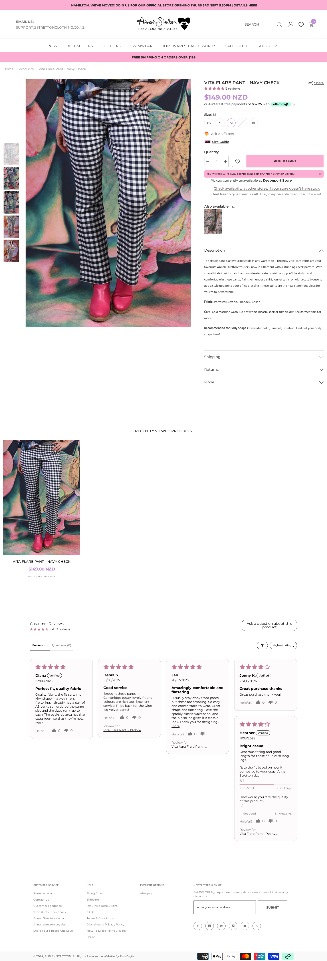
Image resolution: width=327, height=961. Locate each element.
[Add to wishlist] (237, 161)
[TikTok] (233, 926)
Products (26, 69)
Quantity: (211, 152)
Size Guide (220, 142)
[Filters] (262, 645)
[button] (11, 137)
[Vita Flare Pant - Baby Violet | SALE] (213, 221)
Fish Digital (127, 956)
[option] (108, 203)
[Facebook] (198, 926)
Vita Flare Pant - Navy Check (42, 561)
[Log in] (290, 24)
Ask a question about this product (269, 625)
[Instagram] (209, 926)
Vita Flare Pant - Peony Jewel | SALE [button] (257, 834)
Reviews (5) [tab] (40, 645)
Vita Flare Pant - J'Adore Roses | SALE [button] (122, 730)
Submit (272, 907)
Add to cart (285, 161)
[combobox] (259, 24)
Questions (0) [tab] (61, 645)
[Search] (264, 24)
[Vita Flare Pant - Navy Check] (41, 497)
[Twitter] (256, 926)
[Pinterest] (221, 926)
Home (8, 69)
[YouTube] (245, 926)
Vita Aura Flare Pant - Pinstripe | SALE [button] (188, 747)
